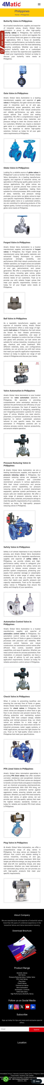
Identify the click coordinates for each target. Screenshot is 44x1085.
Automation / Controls (22, 989)
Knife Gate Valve (22, 991)
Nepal (26, 1073)
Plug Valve (22, 981)
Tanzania (22, 1075)
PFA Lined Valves (22, 979)
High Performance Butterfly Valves (22, 994)
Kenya (10, 1073)
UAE (27, 1075)
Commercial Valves (22, 985)
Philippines (36, 1073)
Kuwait (22, 1073)
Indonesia (16, 1073)
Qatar (42, 1073)
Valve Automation (22, 987)
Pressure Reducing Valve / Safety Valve (22, 977)
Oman (30, 1073)
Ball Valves (22, 975)
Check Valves (22, 983)
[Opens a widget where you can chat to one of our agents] (36, 1081)
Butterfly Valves (22, 973)
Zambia (31, 1075)
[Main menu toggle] (39, 4)
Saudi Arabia (15, 1075)
